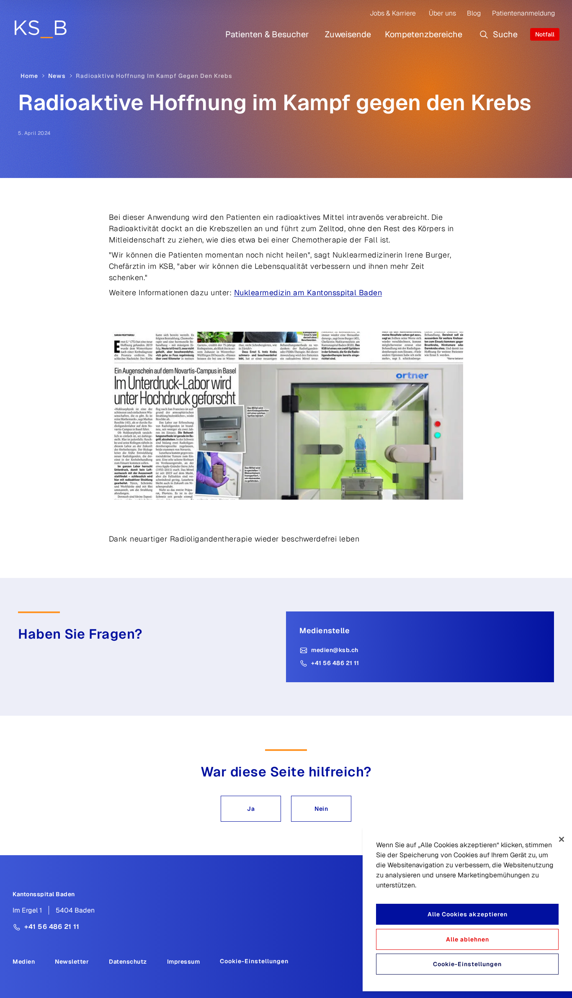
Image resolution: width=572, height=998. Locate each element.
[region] (467, 909)
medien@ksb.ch (334, 650)
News (57, 76)
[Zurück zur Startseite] (40, 28)
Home (29, 76)
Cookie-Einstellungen (254, 961)
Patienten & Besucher (267, 34)
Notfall (544, 34)
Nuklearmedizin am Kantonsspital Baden (308, 292)
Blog (474, 13)
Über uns (442, 13)
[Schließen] (561, 839)
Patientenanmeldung (523, 13)
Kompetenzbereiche (423, 34)
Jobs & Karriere (393, 13)
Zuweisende (348, 34)
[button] (251, 809)
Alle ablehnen (467, 939)
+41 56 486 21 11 (335, 663)
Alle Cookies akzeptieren (468, 914)
